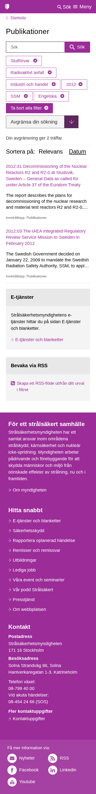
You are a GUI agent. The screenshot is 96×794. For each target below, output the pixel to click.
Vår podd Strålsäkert (33, 589)
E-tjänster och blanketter (39, 339)
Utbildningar (24, 560)
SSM (16, 96)
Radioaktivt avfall (28, 72)
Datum (77, 152)
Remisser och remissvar (36, 550)
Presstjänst (24, 599)
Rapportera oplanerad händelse (44, 540)
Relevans (51, 152)
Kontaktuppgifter (29, 718)
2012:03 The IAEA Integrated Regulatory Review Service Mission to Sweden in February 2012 (46, 237)
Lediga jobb (24, 570)
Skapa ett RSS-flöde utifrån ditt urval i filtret (50, 386)
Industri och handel (30, 84)
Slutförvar (21, 60)
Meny (86, 6)
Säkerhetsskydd (28, 530)
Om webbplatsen (29, 609)
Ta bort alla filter (26, 108)
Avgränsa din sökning (34, 122)
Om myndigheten (30, 490)
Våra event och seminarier (38, 579)
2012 (71, 84)
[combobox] (48, 47)
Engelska (48, 96)
